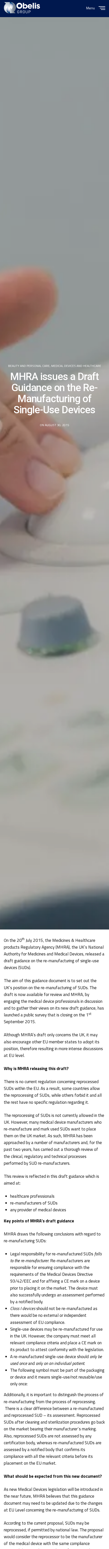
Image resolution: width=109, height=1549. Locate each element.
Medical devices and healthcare (76, 365)
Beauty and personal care (29, 365)
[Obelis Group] (22, 7)
